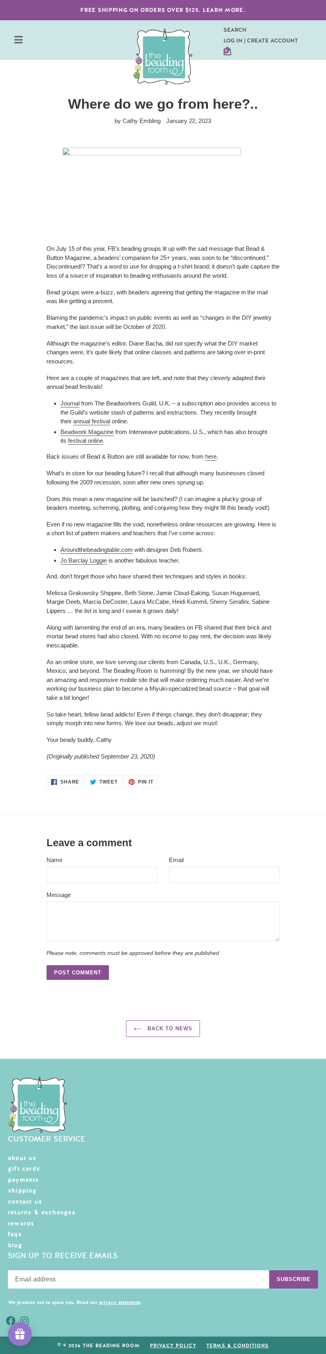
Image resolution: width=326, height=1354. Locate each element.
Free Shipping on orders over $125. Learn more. (162, 9)
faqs (15, 1234)
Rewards (21, 1223)
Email (176, 860)
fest (73, 440)
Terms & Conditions (237, 1345)
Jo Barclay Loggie (83, 560)
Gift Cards (24, 1169)
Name (54, 860)
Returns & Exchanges (42, 1212)
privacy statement (119, 1302)
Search (234, 29)
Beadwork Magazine (87, 431)
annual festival (91, 421)
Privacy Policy (173, 1345)
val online (91, 440)
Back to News (169, 1028)
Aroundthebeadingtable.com (96, 549)
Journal (70, 403)
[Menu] (18, 40)
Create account (272, 40)
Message (59, 894)
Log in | (234, 40)
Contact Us (25, 1202)
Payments (23, 1180)
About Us (22, 1158)
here (211, 456)
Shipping (22, 1191)
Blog (15, 1245)
